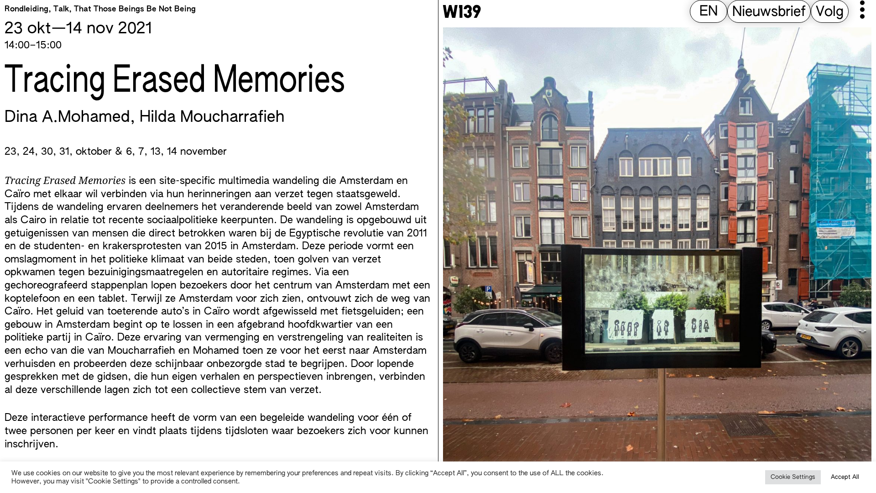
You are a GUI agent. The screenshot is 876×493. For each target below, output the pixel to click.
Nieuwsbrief (769, 12)
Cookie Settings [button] (793, 477)
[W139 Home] (461, 11)
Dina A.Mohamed (67, 118)
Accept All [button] (845, 477)
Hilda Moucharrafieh (212, 118)
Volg (830, 12)
